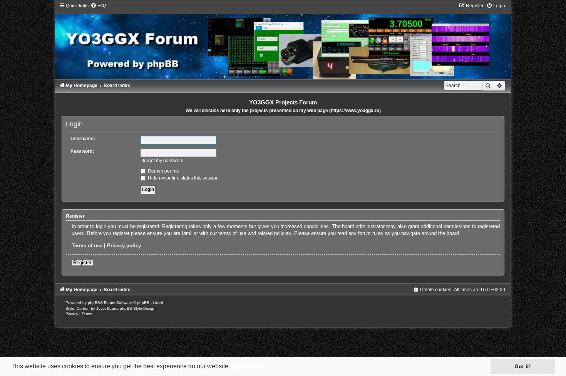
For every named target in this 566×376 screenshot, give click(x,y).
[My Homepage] (283, 40)
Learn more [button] (248, 366)
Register (82, 262)
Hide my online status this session (183, 178)
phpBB (94, 302)
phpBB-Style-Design (138, 308)
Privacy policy (124, 245)
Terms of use (87, 245)
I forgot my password (162, 160)
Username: (82, 138)
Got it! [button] (522, 366)
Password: (82, 151)
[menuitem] (98, 5)
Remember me (163, 171)
